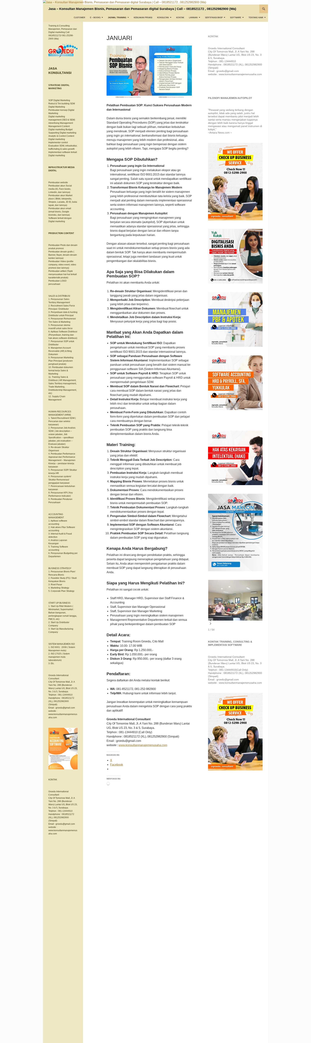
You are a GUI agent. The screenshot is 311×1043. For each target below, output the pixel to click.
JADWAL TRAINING (117, 17)
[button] (210, 620)
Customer (79, 17)
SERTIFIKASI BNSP (214, 17)
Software (235, 17)
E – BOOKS (95, 17)
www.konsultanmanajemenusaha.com (143, 745)
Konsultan (163, 17)
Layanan (193, 17)
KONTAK (180, 17)
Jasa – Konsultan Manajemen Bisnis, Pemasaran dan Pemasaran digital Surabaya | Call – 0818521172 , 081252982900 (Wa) (142, 9)
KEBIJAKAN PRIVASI (143, 17)
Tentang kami (256, 17)
